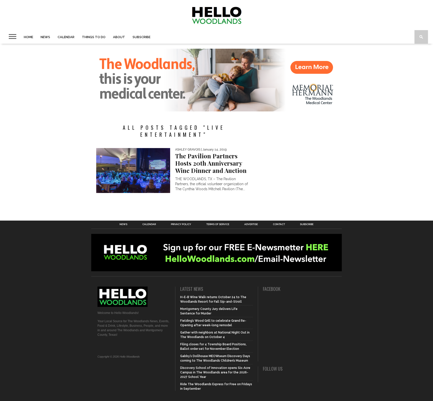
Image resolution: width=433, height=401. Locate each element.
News (45, 37)
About (119, 37)
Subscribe (141, 37)
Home (28, 37)
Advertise (251, 224)
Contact (279, 224)
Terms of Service (217, 224)
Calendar (66, 37)
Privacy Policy (181, 224)
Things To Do (93, 37)
